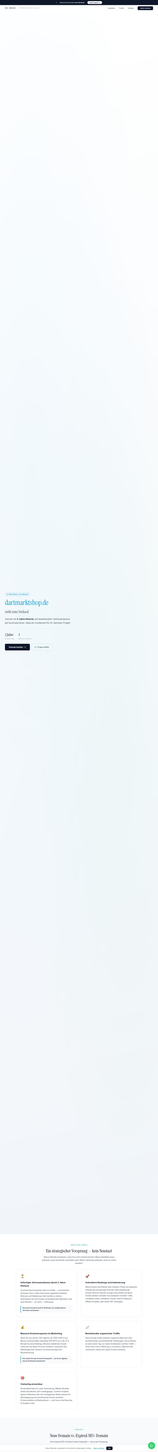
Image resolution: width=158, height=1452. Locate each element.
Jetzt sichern (145, 8)
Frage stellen (43, 647)
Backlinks (111, 8)
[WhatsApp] (151, 1445)
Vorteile (131, 8)
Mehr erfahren (99, 1448)
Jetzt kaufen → (94, 2)
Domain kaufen (16, 647)
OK (109, 1448)
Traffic (121, 8)
